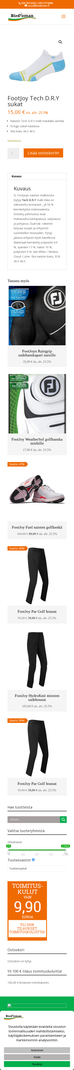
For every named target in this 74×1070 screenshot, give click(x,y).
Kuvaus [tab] (17, 176)
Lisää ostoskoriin (43, 153)
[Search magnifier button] (63, 819)
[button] (60, 42)
